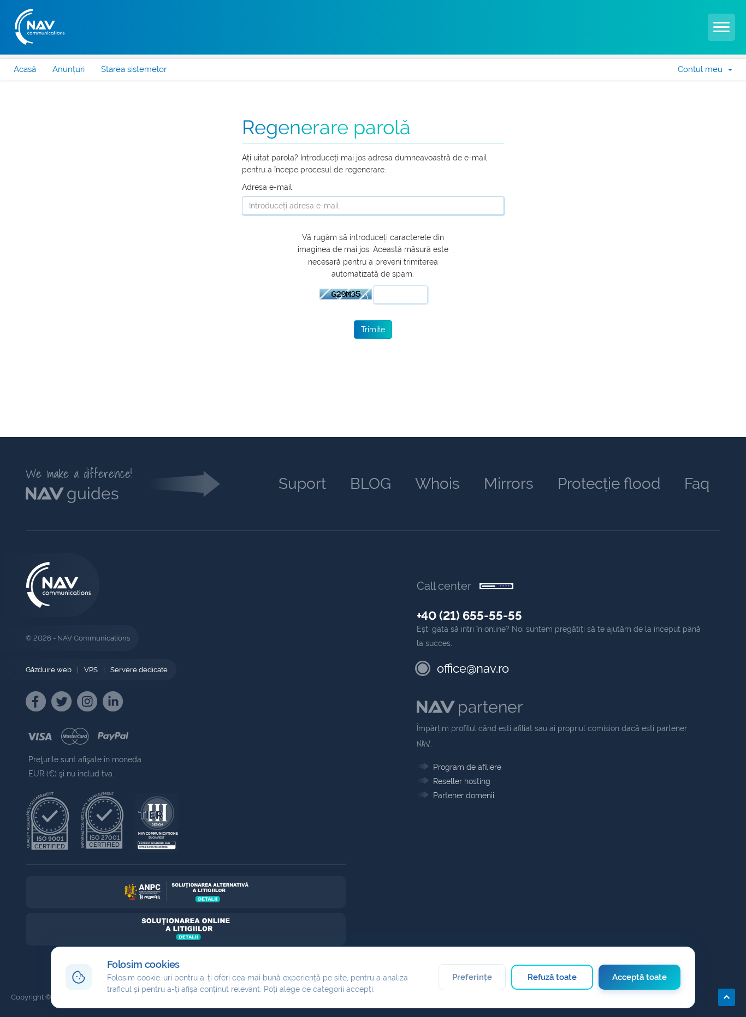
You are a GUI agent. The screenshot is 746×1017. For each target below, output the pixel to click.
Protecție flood (609, 484)
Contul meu (702, 69)
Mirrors (509, 484)
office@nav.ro (473, 668)
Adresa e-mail (267, 187)
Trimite (373, 329)
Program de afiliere (467, 767)
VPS (91, 670)
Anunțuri (68, 69)
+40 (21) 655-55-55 (469, 615)
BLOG (370, 484)
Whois (437, 484)
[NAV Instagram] (87, 701)
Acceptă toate (639, 977)
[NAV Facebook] (36, 701)
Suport (302, 484)
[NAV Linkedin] (113, 701)
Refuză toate (552, 977)
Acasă (25, 69)
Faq (696, 484)
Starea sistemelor (134, 69)
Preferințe (472, 977)
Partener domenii (463, 795)
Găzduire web (49, 670)
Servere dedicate (139, 670)
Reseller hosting (461, 781)
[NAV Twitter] (61, 701)
